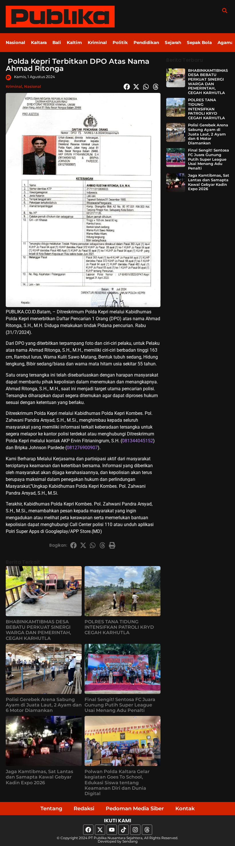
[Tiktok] (123, 830)
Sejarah (173, 42)
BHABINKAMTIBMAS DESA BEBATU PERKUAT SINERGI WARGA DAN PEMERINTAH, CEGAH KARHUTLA (38, 630)
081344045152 (137, 440)
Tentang (51, 808)
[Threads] (147, 830)
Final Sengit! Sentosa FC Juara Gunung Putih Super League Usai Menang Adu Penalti (120, 705)
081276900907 (82, 447)
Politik (120, 42)
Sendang (130, 841)
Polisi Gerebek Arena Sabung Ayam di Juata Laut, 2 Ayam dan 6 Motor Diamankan (44, 705)
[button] (224, 10)
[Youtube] (112, 830)
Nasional (15, 42)
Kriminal (97, 42)
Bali (56, 42)
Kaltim (74, 42)
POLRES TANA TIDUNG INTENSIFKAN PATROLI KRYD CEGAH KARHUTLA (119, 627)
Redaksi (84, 808)
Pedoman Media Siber (135, 808)
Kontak (185, 808)
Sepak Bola (199, 42)
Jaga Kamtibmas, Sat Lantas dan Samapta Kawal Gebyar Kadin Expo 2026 (39, 777)
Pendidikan (146, 42)
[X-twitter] (100, 830)
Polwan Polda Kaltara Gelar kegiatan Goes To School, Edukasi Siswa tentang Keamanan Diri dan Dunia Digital (117, 782)
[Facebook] (88, 830)
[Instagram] (135, 830)
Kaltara (39, 42)
